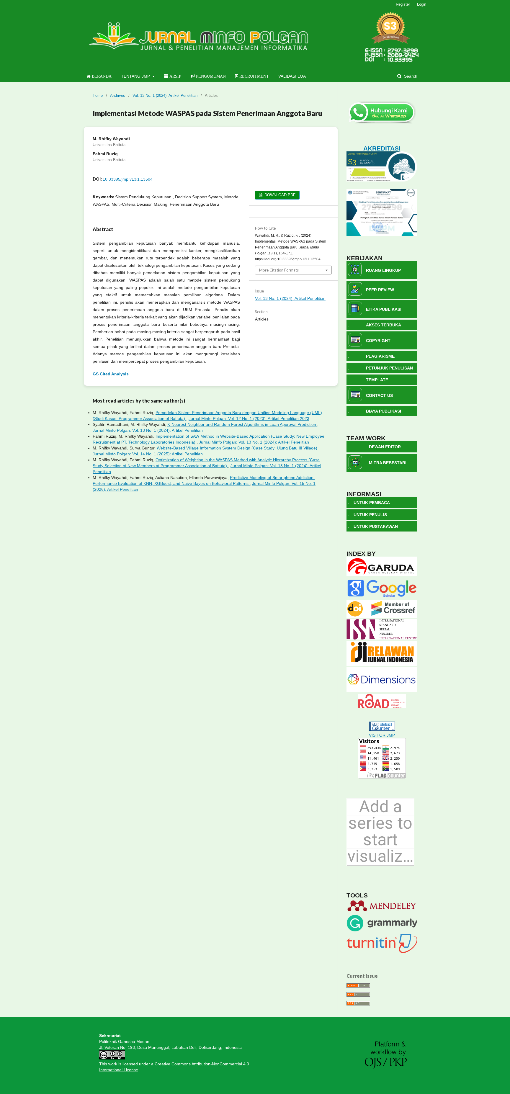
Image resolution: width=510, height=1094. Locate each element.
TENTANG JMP (136, 76)
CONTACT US (379, 395)
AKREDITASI (382, 148)
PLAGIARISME (380, 356)
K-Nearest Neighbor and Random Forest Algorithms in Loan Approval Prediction (242, 424)
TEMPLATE (377, 379)
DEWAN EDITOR (385, 446)
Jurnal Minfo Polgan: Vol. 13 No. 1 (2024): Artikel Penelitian (148, 430)
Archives (117, 95)
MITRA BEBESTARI (387, 462)
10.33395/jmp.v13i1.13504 (128, 179)
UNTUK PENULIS (370, 514)
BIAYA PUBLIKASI (383, 411)
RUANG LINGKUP (383, 270)
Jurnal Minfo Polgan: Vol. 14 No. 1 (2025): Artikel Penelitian (148, 454)
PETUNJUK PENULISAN (389, 368)
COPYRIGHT (378, 340)
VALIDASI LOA (292, 76)
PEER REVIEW (380, 289)
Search (410, 76)
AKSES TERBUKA (383, 325)
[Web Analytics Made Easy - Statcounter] (382, 729)
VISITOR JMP (382, 735)
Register (403, 4)
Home (98, 95)
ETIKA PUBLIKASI (383, 309)
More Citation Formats (279, 270)
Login (421, 4)
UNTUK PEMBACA (372, 502)
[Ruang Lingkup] (355, 274)
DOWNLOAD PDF (279, 195)
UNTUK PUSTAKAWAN (376, 526)
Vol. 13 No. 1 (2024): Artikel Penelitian (165, 95)
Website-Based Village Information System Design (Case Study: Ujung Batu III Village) (237, 448)
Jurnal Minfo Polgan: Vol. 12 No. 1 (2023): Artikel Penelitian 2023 (249, 418)
